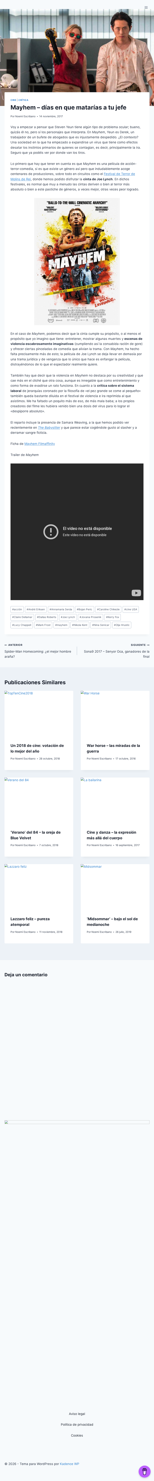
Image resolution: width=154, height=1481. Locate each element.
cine (13, 100)
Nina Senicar (100, 624)
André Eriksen (36, 609)
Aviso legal (77, 1414)
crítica (23, 100)
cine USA (130, 609)
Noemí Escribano (25, 116)
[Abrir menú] (146, 7)
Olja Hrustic (122, 624)
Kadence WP (69, 1464)
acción (17, 609)
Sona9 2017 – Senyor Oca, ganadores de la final (116, 650)
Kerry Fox (112, 617)
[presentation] (39, 714)
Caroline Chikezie (108, 609)
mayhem (61, 624)
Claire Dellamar (22, 617)
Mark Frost (43, 624)
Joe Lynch (68, 617)
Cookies (77, 1435)
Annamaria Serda (61, 609)
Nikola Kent (79, 624)
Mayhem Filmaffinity (39, 444)
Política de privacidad (77, 1424)
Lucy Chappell (21, 624)
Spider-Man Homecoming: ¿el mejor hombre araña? (38, 650)
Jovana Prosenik (90, 617)
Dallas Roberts (46, 617)
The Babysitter (49, 427)
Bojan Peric (84, 609)
